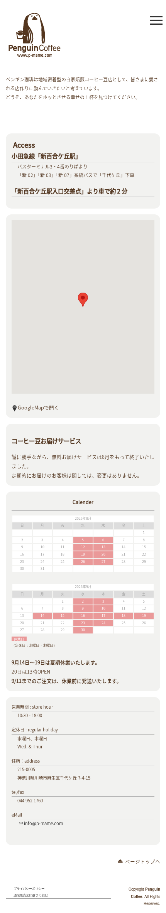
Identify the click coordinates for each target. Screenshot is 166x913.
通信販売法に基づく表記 (30, 895)
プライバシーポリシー (29, 888)
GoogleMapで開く (38, 407)
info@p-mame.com (43, 823)
